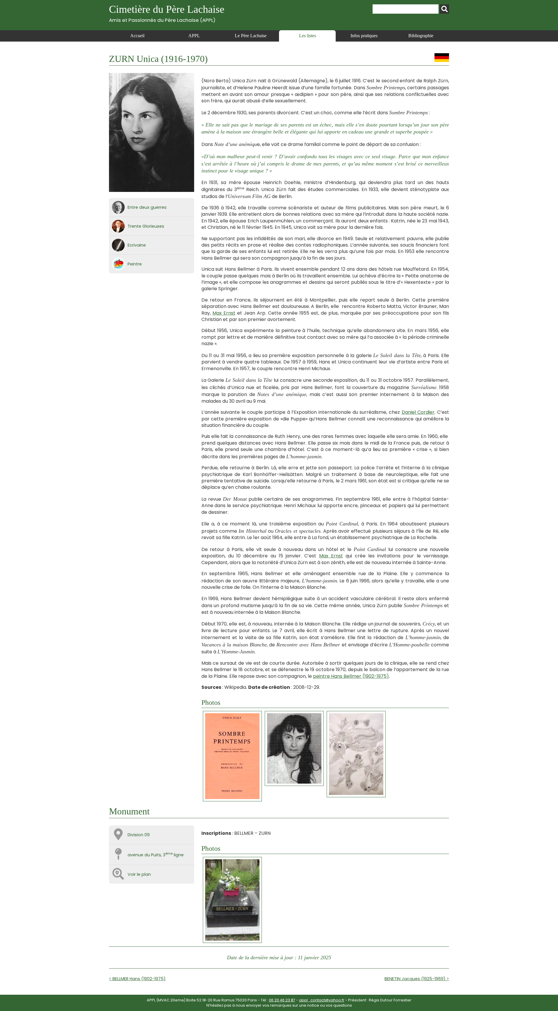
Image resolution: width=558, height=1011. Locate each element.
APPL (194, 35)
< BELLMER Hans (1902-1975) (137, 979)
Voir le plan (139, 874)
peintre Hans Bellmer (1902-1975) (351, 676)
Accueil (137, 35)
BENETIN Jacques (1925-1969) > (416, 979)
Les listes (307, 35)
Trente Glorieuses (146, 226)
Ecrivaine (137, 245)
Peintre (135, 264)
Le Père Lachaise (251, 35)
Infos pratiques (364, 35)
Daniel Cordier (418, 412)
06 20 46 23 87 (282, 1000)
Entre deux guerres (147, 207)
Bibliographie (420, 35)
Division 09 (139, 835)
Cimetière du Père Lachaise (166, 13)
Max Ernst (223, 313)
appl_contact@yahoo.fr (321, 1000)
